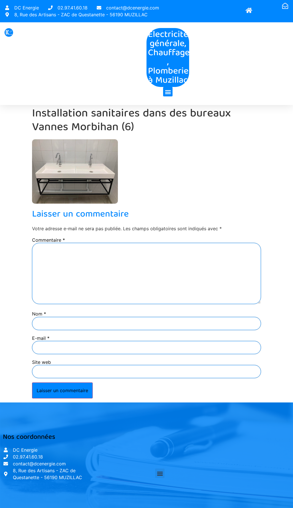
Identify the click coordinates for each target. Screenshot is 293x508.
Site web (41, 362)
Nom (39, 313)
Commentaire (48, 240)
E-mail (41, 338)
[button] (168, 91)
